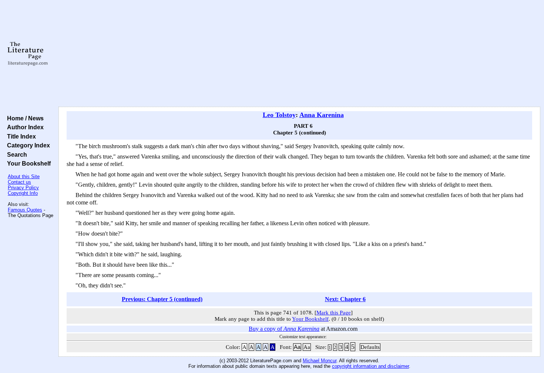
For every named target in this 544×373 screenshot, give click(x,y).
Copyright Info (23, 193)
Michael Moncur (319, 360)
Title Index (20, 136)
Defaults (370, 347)
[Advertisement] (299, 54)
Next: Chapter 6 (345, 299)
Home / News (24, 118)
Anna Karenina (321, 115)
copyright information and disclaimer (370, 366)
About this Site (24, 176)
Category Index (27, 145)
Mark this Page (333, 313)
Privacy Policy (23, 187)
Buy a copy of (284, 329)
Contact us (19, 182)
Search (15, 154)
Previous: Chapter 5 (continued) (162, 299)
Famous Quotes (25, 210)
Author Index (24, 127)
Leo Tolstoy (279, 115)
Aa (297, 347)
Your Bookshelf (27, 163)
